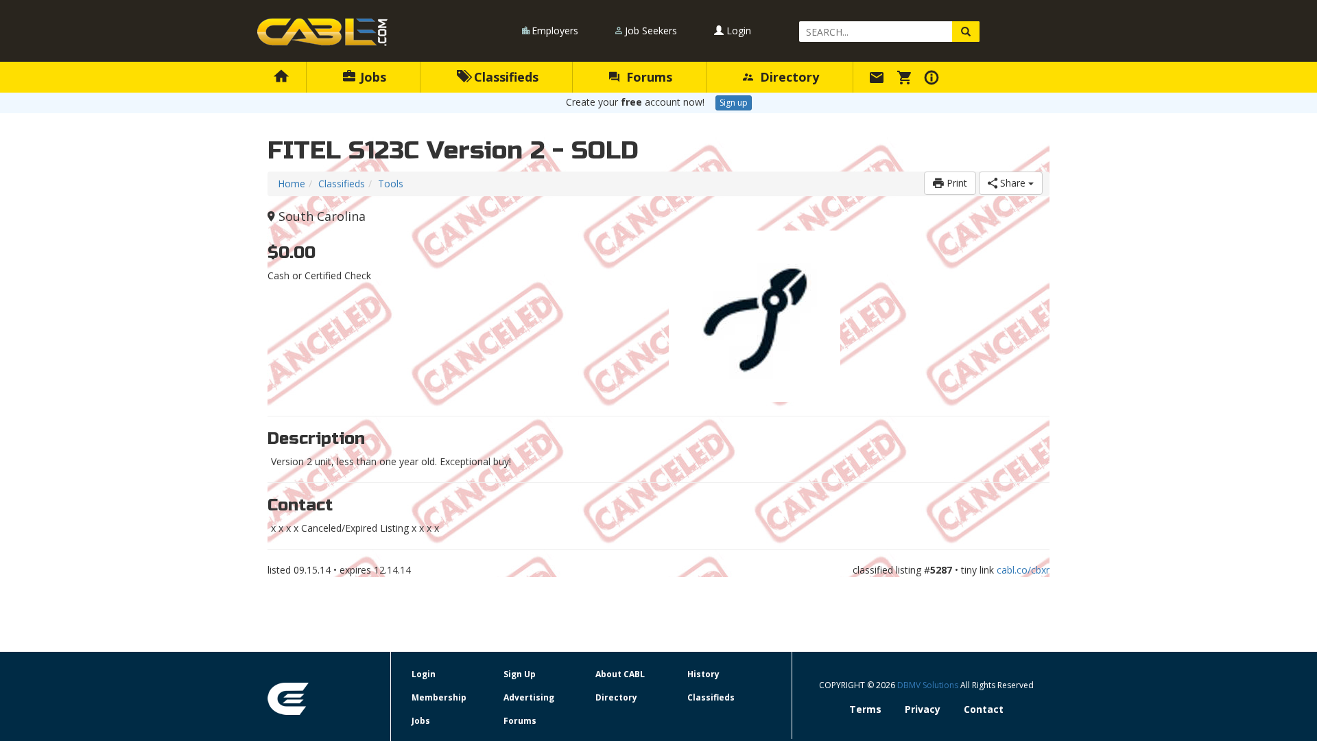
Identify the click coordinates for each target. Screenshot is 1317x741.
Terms (865, 709)
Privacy (922, 709)
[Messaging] (879, 77)
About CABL (620, 674)
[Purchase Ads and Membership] (906, 77)
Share (1012, 182)
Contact (984, 709)
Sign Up (519, 674)
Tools (390, 183)
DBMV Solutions (928, 685)
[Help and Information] (933, 77)
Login (737, 30)
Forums (647, 77)
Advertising (528, 697)
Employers (555, 30)
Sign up (734, 102)
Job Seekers (651, 30)
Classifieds (504, 77)
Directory (788, 77)
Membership (439, 697)
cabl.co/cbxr (1023, 569)
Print (955, 182)
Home (291, 183)
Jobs (371, 77)
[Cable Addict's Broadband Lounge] (322, 32)
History (703, 674)
